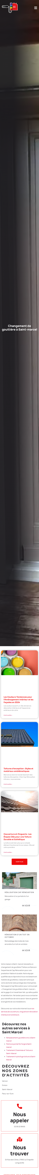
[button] (19, 862)
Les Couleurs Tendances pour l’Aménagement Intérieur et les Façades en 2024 (18, 699)
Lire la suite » (8, 715)
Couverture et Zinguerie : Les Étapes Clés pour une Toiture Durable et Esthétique (18, 837)
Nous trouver (19, 1150)
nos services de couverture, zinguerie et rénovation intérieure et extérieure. (19, 1011)
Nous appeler (19, 1117)
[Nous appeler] (19, 1106)
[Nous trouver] (19, 1139)
